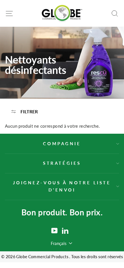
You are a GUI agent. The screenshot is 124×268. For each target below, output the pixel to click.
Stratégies (62, 163)
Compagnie (62, 143)
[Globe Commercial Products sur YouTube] (54, 230)
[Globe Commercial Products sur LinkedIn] (65, 230)
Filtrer (28, 111)
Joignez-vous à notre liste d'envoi (62, 186)
